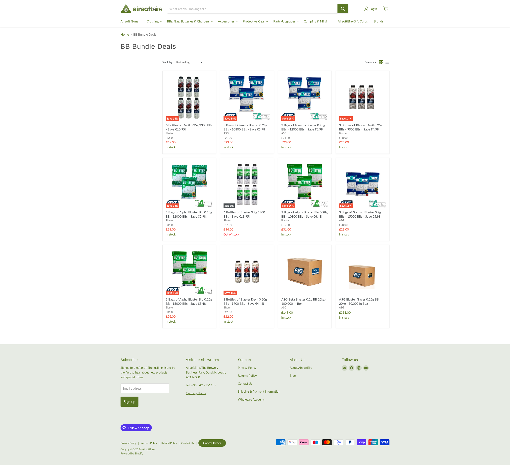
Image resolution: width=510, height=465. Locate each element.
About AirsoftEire (301, 367)
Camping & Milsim (317, 21)
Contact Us (245, 383)
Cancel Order (212, 443)
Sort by (167, 62)
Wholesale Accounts (251, 399)
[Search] (342, 8)
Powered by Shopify (132, 453)
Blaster (170, 133)
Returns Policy (247, 375)
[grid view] (381, 62)
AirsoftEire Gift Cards (353, 21)
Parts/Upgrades (284, 21)
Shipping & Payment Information (259, 391)
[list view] (386, 62)
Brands (378, 21)
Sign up (129, 401)
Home (125, 34)
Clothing (153, 21)
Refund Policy (169, 443)
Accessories (226, 21)
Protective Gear (254, 21)
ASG (226, 133)
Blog (293, 375)
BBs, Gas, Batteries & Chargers (188, 21)
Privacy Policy (247, 367)
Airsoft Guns (130, 21)
